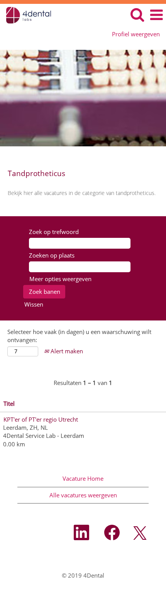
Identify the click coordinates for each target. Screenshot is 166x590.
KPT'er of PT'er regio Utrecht (40, 419)
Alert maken (66, 351)
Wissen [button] (33, 304)
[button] (156, 15)
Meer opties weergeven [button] (60, 279)
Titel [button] (9, 403)
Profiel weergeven (136, 34)
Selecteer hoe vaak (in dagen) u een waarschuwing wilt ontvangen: (79, 336)
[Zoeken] (137, 14)
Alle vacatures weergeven (83, 495)
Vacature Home (83, 478)
